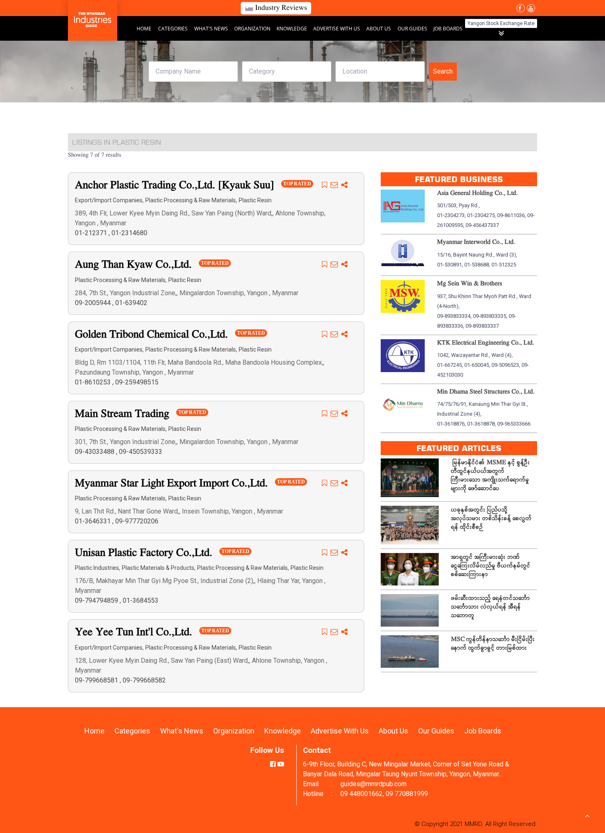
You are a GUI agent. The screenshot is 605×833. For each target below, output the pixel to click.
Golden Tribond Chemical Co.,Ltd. (153, 335)
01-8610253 (93, 382)
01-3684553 (140, 600)
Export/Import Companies (108, 200)
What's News (211, 28)
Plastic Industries (97, 568)
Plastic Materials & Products (158, 568)
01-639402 (131, 303)
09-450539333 (140, 452)
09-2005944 (93, 303)
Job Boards (448, 28)
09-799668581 (97, 680)
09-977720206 (136, 521)
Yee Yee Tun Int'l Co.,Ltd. (135, 632)
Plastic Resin (255, 200)
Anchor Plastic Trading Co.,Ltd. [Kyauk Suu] (176, 185)
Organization (253, 28)
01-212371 (92, 233)
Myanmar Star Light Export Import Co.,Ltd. (173, 484)
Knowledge (292, 28)
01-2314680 (129, 233)
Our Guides (413, 28)
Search (443, 71)
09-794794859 (97, 600)
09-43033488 (95, 452)
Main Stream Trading (123, 414)
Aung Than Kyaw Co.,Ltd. (135, 265)
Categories (173, 28)
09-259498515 (136, 382)
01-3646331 (93, 521)
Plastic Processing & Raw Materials (190, 200)
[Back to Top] (587, 815)
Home (144, 28)
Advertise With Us (337, 28)
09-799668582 (144, 680)
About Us (378, 28)
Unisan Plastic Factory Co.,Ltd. (145, 553)
